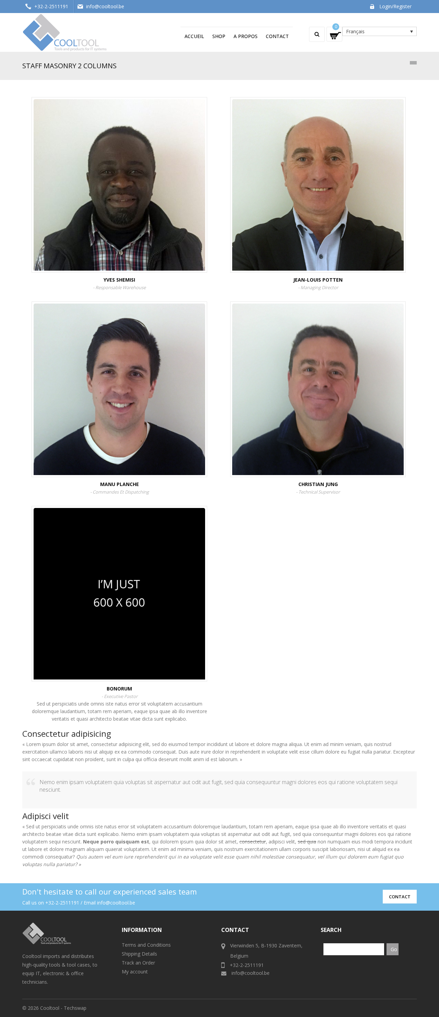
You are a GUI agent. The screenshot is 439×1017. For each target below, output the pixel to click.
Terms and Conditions (146, 945)
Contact (277, 36)
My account (135, 971)
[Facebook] (119, 618)
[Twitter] (101, 618)
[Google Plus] (138, 604)
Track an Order (138, 962)
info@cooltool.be (105, 6)
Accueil (194, 36)
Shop (218, 36)
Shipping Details (139, 953)
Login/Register (395, 6)
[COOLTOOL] (65, 31)
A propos (246, 36)
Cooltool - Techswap (63, 1008)
